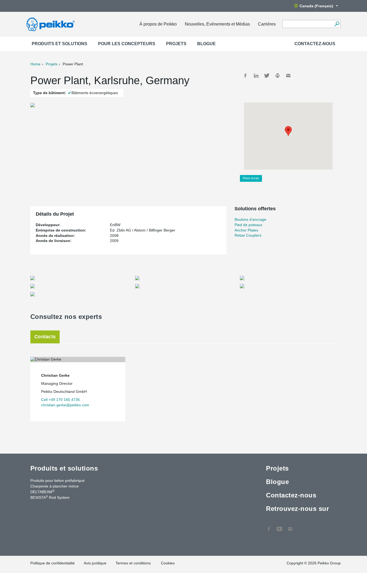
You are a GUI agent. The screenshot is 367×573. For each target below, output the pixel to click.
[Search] (336, 24)
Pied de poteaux (248, 225)
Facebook (245, 75)
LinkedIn (256, 75)
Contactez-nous (314, 43)
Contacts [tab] (45, 336)
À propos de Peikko (158, 24)
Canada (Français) (316, 6)
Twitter (266, 75)
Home (35, 64)
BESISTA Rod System (50, 497)
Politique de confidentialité (52, 563)
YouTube (279, 526)
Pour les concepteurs (126, 43)
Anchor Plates (246, 230)
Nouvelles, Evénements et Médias (217, 24)
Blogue (206, 43)
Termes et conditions (134, 563)
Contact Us (290, 526)
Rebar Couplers (248, 235)
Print (277, 75)
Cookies (168, 563)
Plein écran (251, 178)
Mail (288, 75)
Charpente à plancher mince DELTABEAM (54, 489)
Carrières (267, 24)
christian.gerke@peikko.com (65, 405)
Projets (176, 43)
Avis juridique (95, 563)
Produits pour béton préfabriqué (57, 480)
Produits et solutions (59, 43)
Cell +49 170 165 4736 (60, 399)
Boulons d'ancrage (250, 219)
